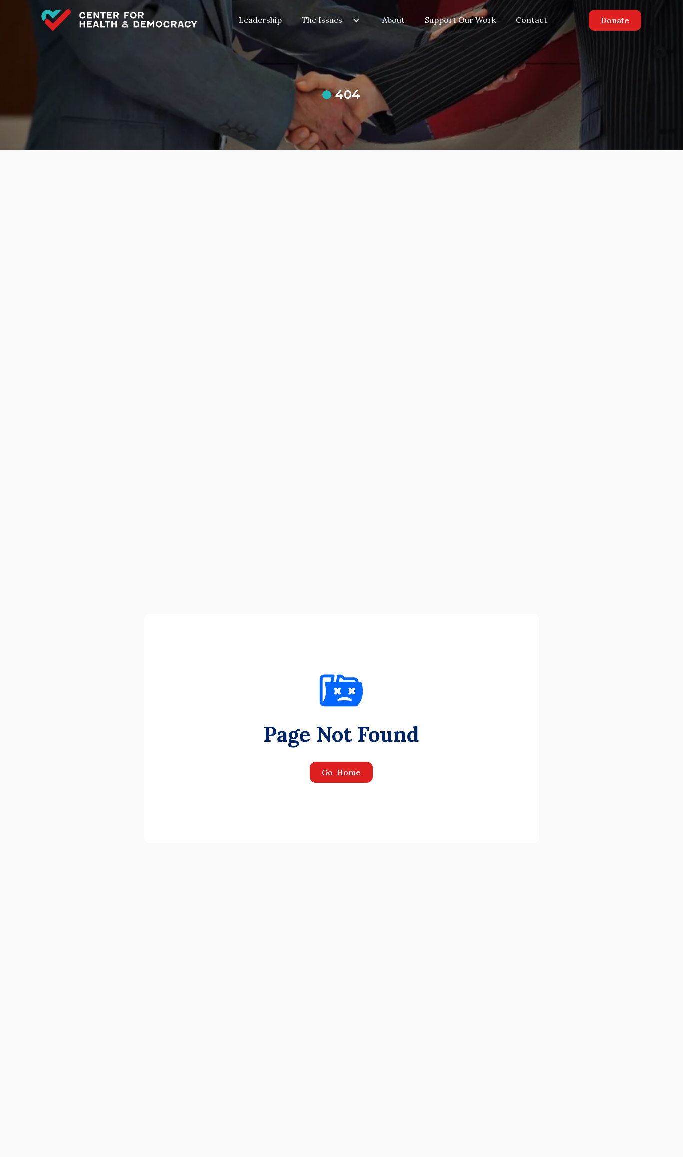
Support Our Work (460, 20)
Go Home (341, 773)
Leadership (260, 20)
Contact (532, 20)
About (393, 20)
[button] (332, 20)
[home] (120, 21)
